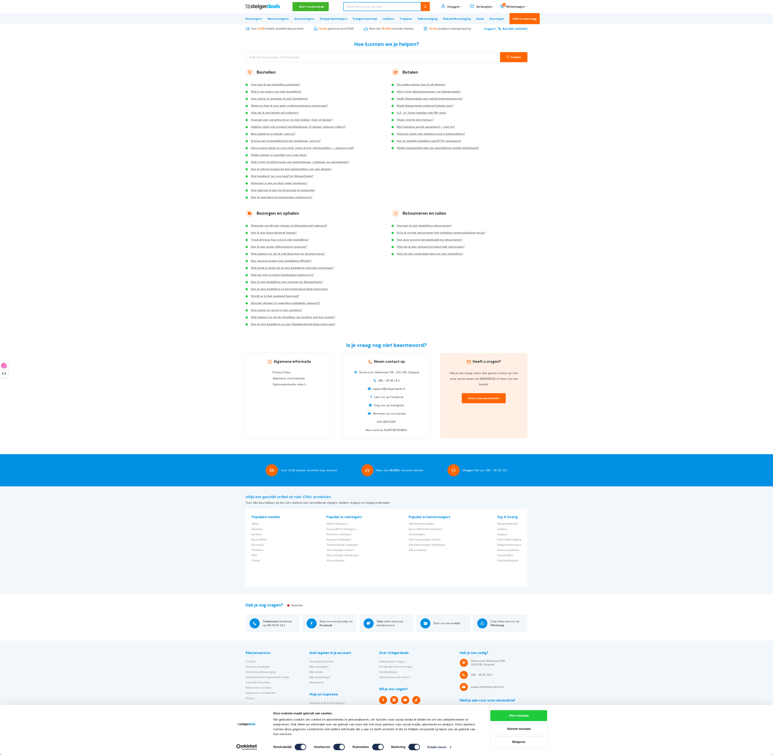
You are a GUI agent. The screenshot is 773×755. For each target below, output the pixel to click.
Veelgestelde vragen (392, 661)
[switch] (339, 747)
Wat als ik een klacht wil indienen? (275, 112)
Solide (255, 560)
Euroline (256, 534)
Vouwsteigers (417, 534)
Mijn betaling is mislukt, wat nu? (273, 134)
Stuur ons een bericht (483, 398)
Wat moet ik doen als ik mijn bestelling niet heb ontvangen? (292, 268)
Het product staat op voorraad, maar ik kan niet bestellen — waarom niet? (302, 148)
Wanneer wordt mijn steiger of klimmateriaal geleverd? (289, 225)
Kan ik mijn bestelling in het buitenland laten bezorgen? (289, 289)
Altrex (255, 523)
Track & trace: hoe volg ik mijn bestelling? (280, 239)
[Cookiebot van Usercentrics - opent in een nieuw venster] (246, 747)
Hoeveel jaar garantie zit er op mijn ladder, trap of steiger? (292, 120)
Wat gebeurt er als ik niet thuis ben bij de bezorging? (288, 254)
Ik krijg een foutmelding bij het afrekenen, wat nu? (286, 141)
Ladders (388, 19)
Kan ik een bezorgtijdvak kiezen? (274, 232)
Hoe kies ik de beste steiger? (327, 702)
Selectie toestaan (519, 728)
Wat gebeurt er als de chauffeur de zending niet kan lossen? (293, 317)
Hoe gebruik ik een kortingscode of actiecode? (283, 190)
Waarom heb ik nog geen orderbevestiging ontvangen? (289, 105)
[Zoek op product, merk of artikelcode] (425, 6)
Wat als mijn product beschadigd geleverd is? (282, 275)
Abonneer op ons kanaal (389, 413)
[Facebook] (383, 700)
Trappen (406, 19)
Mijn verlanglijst (319, 666)
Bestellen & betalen (258, 666)
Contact (250, 661)
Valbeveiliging (428, 19)
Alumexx (257, 529)
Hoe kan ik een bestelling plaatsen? (275, 84)
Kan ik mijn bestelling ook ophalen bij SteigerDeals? (287, 282)
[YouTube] (405, 700)
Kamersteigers (278, 19)
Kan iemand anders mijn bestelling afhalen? (281, 261)
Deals (480, 19)
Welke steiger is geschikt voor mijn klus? (279, 155)
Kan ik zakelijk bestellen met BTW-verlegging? (429, 141)
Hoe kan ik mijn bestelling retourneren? (424, 225)
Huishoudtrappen (508, 560)
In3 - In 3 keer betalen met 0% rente (421, 112)
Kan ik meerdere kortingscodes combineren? (281, 197)
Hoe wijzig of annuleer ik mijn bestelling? (279, 98)
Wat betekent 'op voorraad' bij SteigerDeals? (282, 176)
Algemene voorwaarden (289, 378)
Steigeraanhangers (333, 19)
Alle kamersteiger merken (425, 539)
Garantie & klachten (258, 682)
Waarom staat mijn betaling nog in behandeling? (431, 134)
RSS (254, 555)
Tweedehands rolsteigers (342, 544)
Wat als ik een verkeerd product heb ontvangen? (431, 247)
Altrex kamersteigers (422, 523)
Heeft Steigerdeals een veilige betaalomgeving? (430, 98)
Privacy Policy (281, 372)
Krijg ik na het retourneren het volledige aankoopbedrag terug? (441, 232)
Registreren (316, 682)
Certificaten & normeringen (396, 666)
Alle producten (336, 560)
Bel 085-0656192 (505, 29)
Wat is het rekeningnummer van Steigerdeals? (429, 91)
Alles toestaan (519, 715)
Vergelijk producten (321, 661)
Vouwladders (505, 555)
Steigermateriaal (365, 19)
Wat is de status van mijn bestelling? (276, 91)
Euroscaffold (259, 539)
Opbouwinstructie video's (289, 384)
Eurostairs (258, 544)
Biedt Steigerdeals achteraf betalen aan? (425, 105)
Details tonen (436, 747)
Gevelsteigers (304, 19)
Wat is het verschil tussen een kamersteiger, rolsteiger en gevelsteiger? (300, 162)
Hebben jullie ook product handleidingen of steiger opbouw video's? (298, 127)
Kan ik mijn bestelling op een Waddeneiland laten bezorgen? (293, 324)
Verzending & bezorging (261, 672)
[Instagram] (394, 700)
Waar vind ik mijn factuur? (415, 120)
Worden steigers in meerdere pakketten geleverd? (285, 303)
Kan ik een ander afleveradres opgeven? (279, 247)
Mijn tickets (316, 672)
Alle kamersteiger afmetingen (427, 544)
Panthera (257, 550)
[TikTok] (416, 700)
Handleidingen (388, 672)
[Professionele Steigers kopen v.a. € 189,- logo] (263, 6)
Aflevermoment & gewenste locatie (267, 677)
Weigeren (518, 742)
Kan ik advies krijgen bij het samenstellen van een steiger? (291, 169)
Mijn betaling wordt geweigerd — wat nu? (426, 127)
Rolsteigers (254, 19)
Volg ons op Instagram (389, 405)
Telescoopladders (508, 550)
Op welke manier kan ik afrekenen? (421, 84)
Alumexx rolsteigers (339, 539)
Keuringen (497, 19)
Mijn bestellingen (319, 677)
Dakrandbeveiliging (457, 19)
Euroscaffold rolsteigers (341, 529)
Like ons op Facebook (388, 397)
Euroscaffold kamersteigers (425, 529)
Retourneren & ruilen (258, 687)
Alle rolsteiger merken (340, 550)
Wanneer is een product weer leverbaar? (279, 183)
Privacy (250, 698)
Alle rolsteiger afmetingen (343, 555)
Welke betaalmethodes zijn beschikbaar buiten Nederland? (438, 148)
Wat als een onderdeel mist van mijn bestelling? (430, 254)
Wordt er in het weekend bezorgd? (275, 296)
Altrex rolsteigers (337, 523)
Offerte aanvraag (525, 19)
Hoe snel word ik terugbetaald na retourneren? (429, 239)
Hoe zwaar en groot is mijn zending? (276, 310)
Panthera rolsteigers (339, 534)
